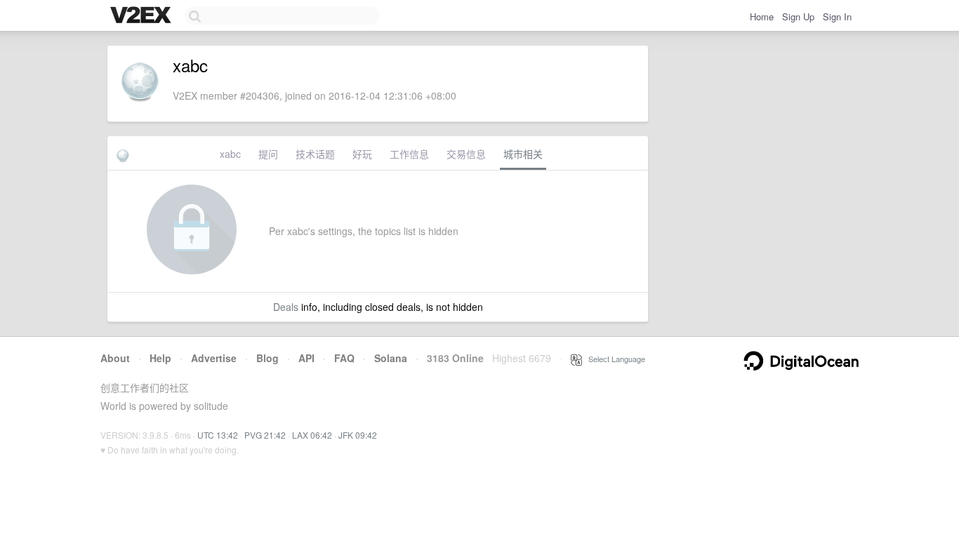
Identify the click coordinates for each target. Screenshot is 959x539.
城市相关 (523, 154)
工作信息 (409, 154)
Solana (390, 358)
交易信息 (466, 154)
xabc (230, 154)
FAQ (344, 358)
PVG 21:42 (265, 435)
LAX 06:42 (312, 435)
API (306, 358)
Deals (285, 307)
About (115, 358)
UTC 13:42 (217, 435)
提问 (268, 154)
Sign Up (798, 16)
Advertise (214, 358)
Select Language (613, 358)
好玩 (362, 154)
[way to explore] (142, 16)
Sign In (837, 16)
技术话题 (315, 154)
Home (762, 16)
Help (160, 358)
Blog (267, 358)
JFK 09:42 (357, 435)
